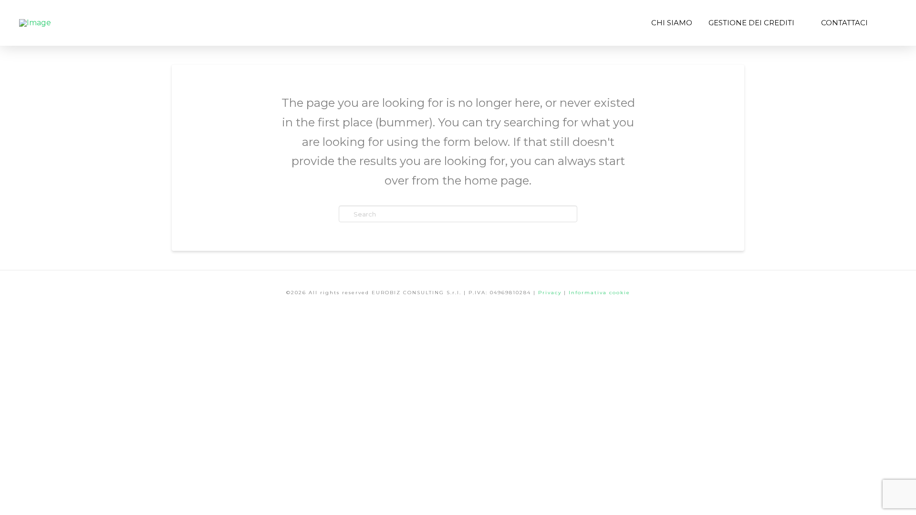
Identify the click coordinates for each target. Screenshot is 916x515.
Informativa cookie (599, 292)
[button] (886, 22)
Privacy (551, 292)
